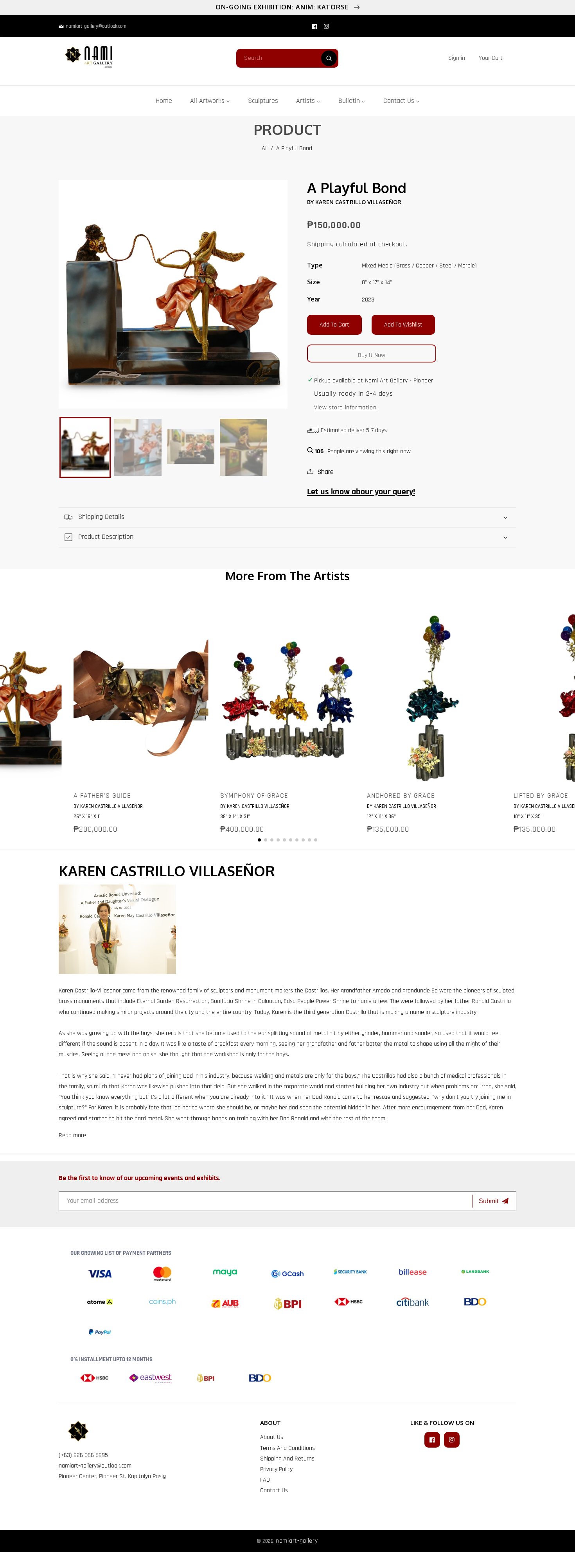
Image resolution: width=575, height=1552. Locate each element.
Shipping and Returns (287, 1459)
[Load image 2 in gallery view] (137, 447)
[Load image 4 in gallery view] (243, 447)
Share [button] (325, 471)
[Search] (329, 58)
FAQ (265, 1480)
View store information (345, 408)
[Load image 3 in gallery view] (190, 447)
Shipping (320, 244)
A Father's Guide (102, 796)
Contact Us (274, 1490)
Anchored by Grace (401, 796)
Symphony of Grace (254, 796)
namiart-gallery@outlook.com (95, 1466)
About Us (271, 1437)
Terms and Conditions (287, 1448)
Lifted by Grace (541, 796)
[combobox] (287, 58)
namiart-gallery (297, 1541)
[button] (491, 58)
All (265, 148)
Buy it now (371, 355)
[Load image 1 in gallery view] (85, 447)
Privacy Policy (276, 1469)
